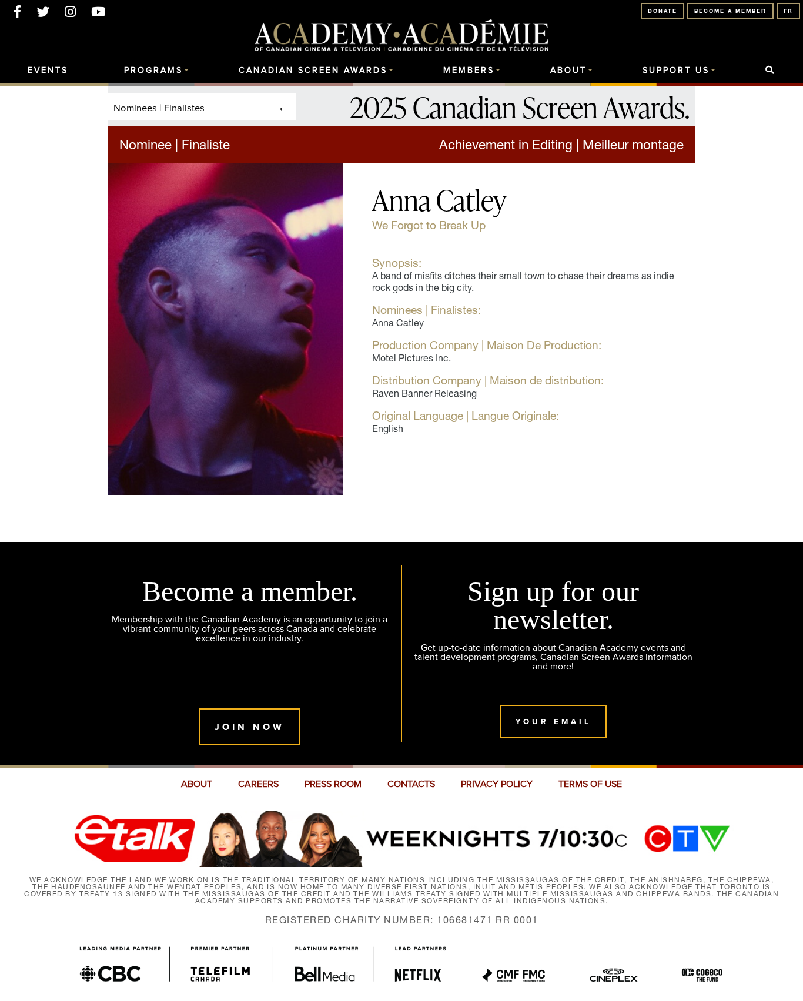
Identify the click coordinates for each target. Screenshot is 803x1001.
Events (48, 70)
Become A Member (730, 11)
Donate (662, 11)
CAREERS (258, 784)
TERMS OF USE (590, 784)
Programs (153, 70)
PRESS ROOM (333, 784)
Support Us (676, 70)
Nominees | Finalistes (159, 107)
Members (468, 70)
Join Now (250, 727)
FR (788, 11)
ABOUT (196, 784)
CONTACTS (411, 784)
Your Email (553, 721)
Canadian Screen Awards (313, 70)
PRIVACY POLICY (497, 784)
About (568, 70)
